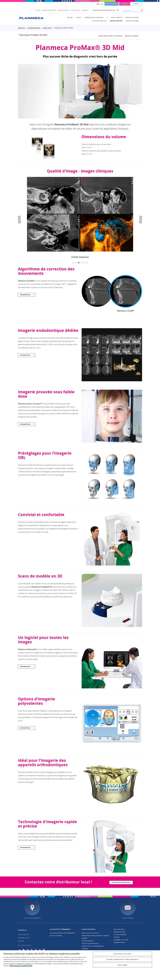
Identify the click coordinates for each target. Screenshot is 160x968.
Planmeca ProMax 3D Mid (33, 34)
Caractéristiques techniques (110, 36)
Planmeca (21, 28)
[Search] (141, 10)
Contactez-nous (75, 10)
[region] (80, 959)
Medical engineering (111, 3)
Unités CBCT (47, 28)
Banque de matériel (63, 10)
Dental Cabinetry (116, 17)
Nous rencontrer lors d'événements (62, 933)
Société (37, 10)
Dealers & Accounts (132, 17)
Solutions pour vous (99, 21)
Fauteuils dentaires (132, 21)
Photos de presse (56, 935)
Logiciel (78, 17)
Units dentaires (119, 929)
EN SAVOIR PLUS (25, 295)
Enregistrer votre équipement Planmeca (95, 935)
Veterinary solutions (121, 940)
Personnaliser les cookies (122, 954)
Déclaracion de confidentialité (21, 966)
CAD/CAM (70, 17)
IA (107, 17)
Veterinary (124, 3)
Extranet (136, 3)
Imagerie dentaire (116, 21)
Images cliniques (132, 36)
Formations (85, 10)
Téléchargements (87, 941)
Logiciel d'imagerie (120, 934)
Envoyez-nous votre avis (90, 933)
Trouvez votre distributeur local (104, 10)
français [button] (101, 4)
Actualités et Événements (48, 10)
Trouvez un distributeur (121, 882)
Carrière (84, 938)
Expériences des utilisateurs (93, 17)
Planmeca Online (119, 942)
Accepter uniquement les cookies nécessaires (122, 959)
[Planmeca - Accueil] (31, 18)
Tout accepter (122, 965)
